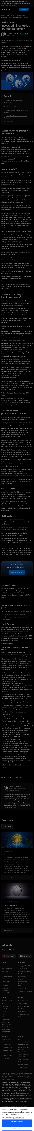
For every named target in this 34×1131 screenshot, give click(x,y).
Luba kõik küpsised (17, 1121)
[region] (17, 1119)
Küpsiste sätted (17, 1129)
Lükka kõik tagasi (17, 1125)
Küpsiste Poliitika (19, 1117)
